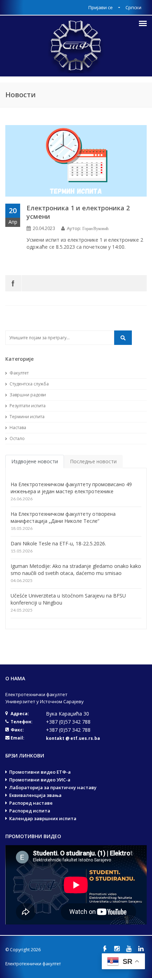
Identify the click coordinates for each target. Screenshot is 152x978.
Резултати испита (27, 406)
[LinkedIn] (140, 948)
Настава (17, 428)
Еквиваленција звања (35, 795)
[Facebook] (13, 283)
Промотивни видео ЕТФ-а (40, 772)
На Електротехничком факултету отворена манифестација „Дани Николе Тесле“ (63, 517)
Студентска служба (28, 384)
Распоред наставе (31, 803)
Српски (133, 7)
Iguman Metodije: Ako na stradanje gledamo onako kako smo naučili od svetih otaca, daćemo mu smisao (76, 569)
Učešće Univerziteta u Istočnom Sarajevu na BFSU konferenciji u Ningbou (68, 599)
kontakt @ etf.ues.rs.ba (73, 738)
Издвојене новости (34, 461)
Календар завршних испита (42, 818)
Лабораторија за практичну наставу (53, 787)
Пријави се (101, 7)
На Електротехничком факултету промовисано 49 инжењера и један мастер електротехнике (71, 488)
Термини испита (26, 417)
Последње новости (93, 461)
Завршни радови (27, 395)
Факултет (18, 373)
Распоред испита (29, 810)
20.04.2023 (44, 228)
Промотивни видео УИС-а (39, 779)
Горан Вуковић (95, 228)
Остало (16, 438)
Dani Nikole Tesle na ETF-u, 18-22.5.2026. (58, 543)
